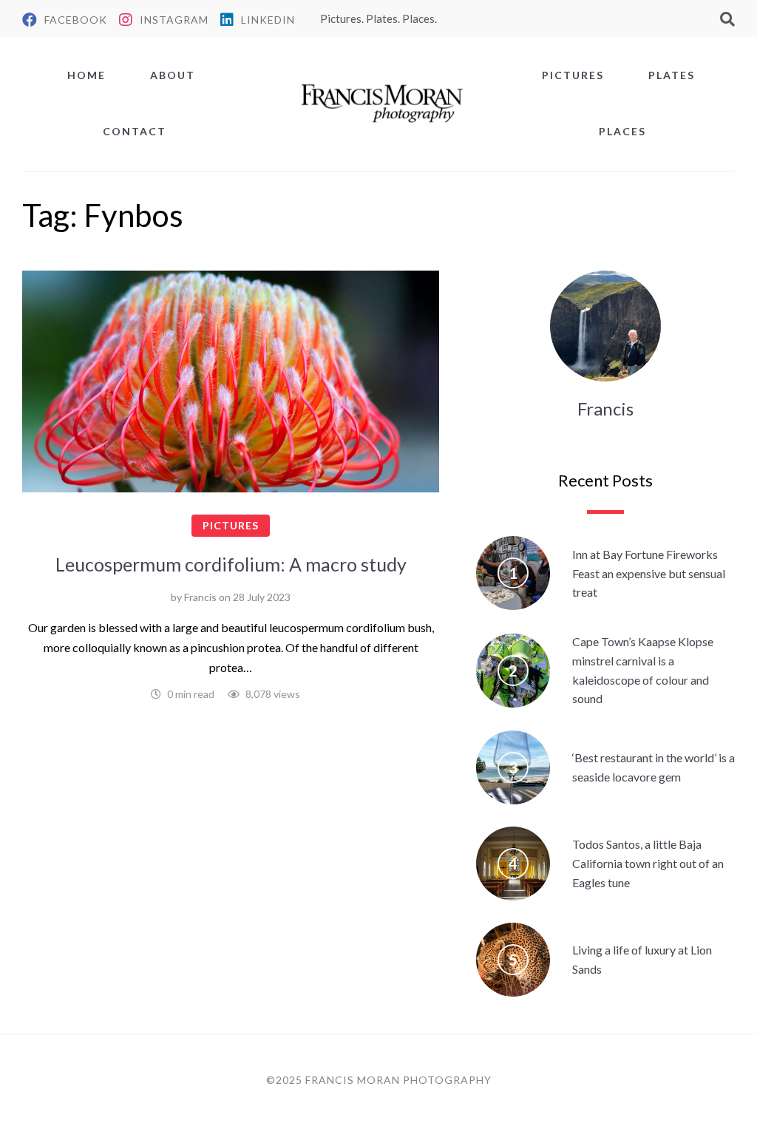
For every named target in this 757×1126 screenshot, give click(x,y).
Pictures (573, 75)
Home (86, 75)
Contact (134, 131)
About (172, 75)
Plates (671, 75)
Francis (200, 597)
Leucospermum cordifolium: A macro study (231, 564)
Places (622, 131)
